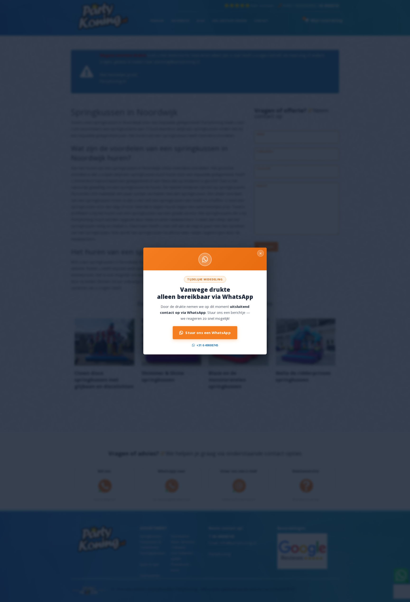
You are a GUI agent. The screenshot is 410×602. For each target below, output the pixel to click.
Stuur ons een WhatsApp (207, 332)
